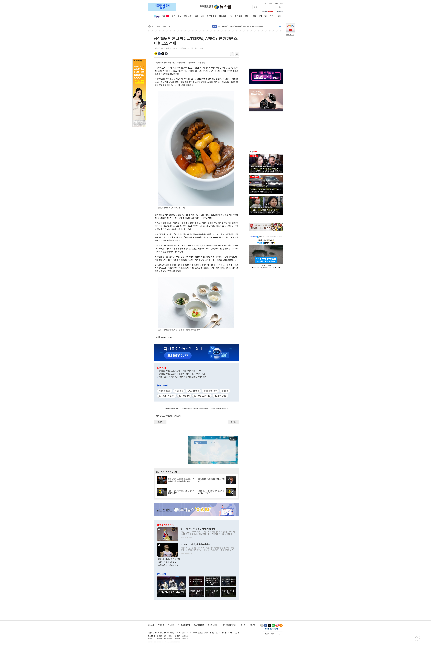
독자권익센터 (212, 625)
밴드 (166, 53)
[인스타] (277, 625)
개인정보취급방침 (184, 625)
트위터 (162, 53)
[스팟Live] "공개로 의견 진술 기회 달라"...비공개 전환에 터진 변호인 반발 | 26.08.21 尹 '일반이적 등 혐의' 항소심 (265, 170)
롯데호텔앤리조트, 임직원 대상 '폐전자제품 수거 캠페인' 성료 (182, 374)
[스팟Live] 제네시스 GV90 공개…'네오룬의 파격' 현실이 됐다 (266, 190)
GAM (279, 16)
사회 (202, 16)
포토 (173, 16)
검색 (280, 7)
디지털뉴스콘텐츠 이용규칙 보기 (168, 416)
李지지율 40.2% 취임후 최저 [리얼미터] (198, 528)
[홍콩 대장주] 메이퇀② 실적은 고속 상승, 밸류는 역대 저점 (211, 492)
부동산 (247, 16)
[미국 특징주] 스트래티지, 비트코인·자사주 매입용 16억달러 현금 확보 (181, 480)
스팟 (253, 151)
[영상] (266, 163)
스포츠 (272, 16)
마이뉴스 (279, 11)
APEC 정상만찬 (193, 390)
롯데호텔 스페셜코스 (167, 395)
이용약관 (242, 625)
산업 (230, 16)
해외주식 (267, 11)
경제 (196, 16)
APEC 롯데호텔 (164, 390)
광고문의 (252, 625)
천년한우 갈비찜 (220, 395)
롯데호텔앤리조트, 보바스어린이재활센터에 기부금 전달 (180, 371)
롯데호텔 (224, 390)
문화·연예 (263, 16)
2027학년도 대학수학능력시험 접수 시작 (228, 581)
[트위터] (269, 625)
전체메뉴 (150, 16)
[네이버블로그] (273, 625)
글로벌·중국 (211, 16)
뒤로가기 (161, 422)
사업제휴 (171, 625)
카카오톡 (155, 53)
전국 (254, 16)
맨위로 (233, 422)
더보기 (280, 26)
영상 (164, 16)
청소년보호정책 (199, 625)
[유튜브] (262, 625)
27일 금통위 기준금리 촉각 (168, 565)
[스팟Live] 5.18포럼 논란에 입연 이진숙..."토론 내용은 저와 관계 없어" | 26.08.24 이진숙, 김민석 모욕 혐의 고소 (264, 211)
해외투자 (222, 16)
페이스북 (159, 53)
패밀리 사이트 (269, 634)
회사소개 (151, 625)
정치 (179, 16)
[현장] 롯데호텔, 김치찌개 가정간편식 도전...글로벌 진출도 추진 (182, 377)
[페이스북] (265, 625)
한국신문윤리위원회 (271, 629)
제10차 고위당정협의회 (228, 592)
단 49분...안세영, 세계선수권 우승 (195, 544)
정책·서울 (188, 16)
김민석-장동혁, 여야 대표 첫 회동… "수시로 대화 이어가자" (212, 581)
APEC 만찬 (179, 390)
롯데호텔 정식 (184, 395)
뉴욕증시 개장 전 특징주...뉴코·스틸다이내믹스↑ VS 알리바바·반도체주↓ (244, 27)
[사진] (167, 534)
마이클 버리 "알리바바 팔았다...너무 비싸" (211, 480)
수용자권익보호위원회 (228, 625)
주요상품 (161, 625)
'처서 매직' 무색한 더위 (212, 592)
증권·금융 (238, 16)
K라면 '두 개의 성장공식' (167, 562)
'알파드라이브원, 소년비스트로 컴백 (171, 592)
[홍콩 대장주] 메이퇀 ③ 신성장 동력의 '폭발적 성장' (181, 492)
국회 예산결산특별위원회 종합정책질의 (196, 581)
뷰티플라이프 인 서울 (196, 592)
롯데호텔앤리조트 (210, 390)
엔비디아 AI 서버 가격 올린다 (169, 559)
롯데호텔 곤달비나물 (202, 395)
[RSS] (281, 625)
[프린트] (237, 54)
